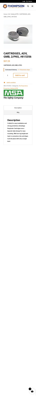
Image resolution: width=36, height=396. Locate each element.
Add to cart (20, 75)
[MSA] (14, 94)
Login (23, 1)
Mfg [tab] (18, 112)
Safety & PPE (14, 14)
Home (5, 14)
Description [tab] (18, 108)
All (9, 14)
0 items (30, 1)
